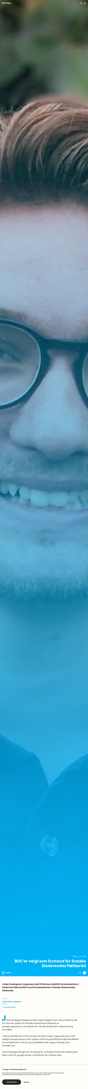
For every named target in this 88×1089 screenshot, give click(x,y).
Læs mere (26, 1082)
